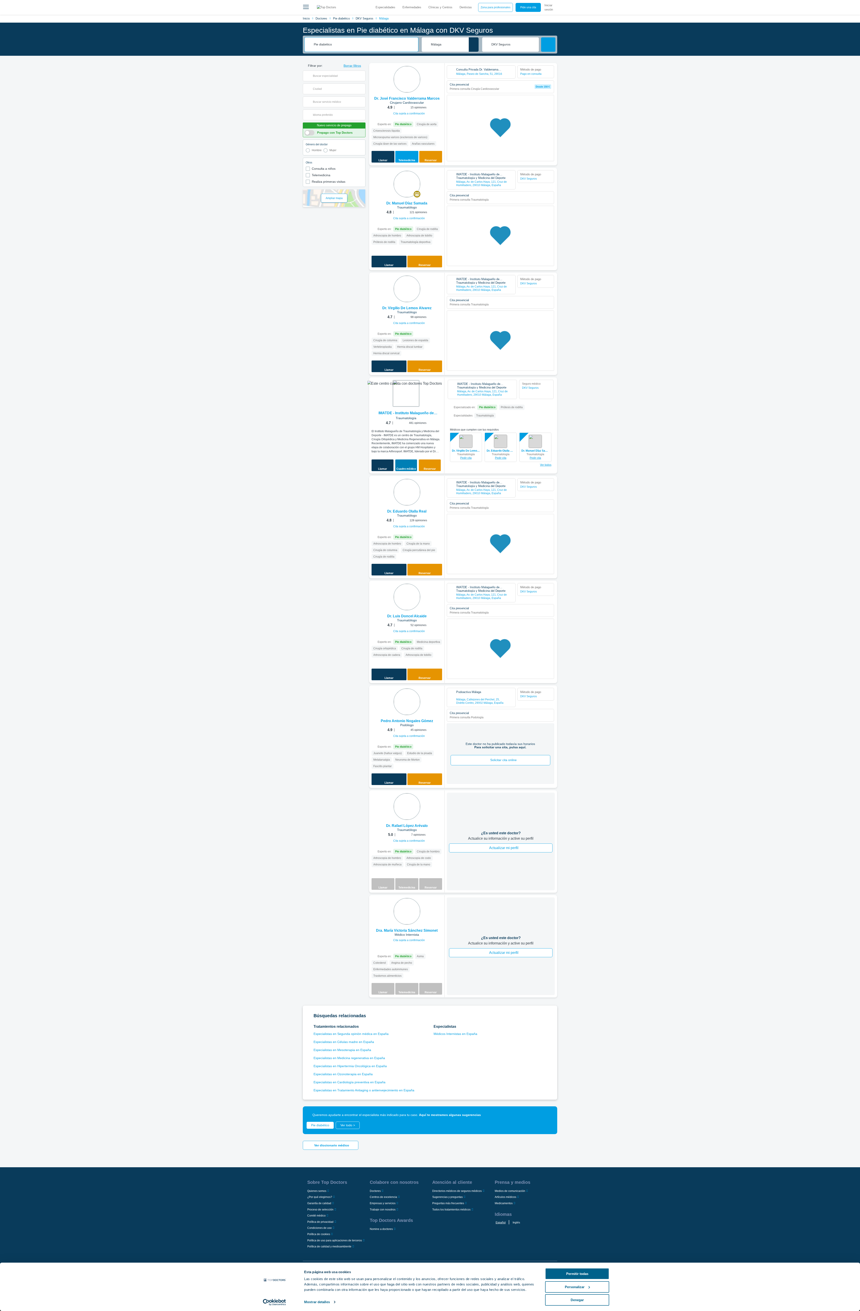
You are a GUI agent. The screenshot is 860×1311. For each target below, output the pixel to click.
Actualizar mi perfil (503, 848)
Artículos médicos (505, 1197)
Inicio (306, 18)
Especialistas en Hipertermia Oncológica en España (350, 1066)
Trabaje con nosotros (383, 1209)
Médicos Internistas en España (455, 1034)
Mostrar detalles (317, 1302)
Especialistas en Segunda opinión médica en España (351, 1034)
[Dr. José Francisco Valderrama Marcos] (406, 79)
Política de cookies (318, 1234)
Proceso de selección (320, 1209)
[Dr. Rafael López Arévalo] (406, 806)
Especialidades (385, 7)
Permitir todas (577, 1274)
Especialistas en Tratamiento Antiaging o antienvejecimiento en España (364, 1090)
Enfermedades (411, 7)
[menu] (306, 7)
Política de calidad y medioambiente (329, 1246)
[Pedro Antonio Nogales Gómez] (406, 701)
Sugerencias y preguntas (447, 1197)
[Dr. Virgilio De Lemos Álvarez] (406, 288)
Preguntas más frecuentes (448, 1203)
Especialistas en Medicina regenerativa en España (349, 1058)
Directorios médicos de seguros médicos (457, 1191)
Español (501, 1222)
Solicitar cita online (503, 760)
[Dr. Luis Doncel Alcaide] (406, 597)
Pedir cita (466, 457)
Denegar (577, 1300)
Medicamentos (504, 1203)
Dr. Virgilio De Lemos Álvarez (466, 450)
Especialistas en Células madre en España (344, 1042)
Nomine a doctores (381, 1229)
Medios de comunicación (510, 1191)
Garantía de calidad (319, 1203)
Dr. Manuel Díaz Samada (535, 450)
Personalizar (575, 1287)
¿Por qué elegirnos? (319, 1197)
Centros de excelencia (383, 1197)
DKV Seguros (364, 18)
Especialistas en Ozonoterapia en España (343, 1074)
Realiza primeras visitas (328, 181)
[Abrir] (362, 76)
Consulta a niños (323, 168)
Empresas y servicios (383, 1203)
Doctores (321, 18)
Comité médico (316, 1215)
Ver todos (545, 464)
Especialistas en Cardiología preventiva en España (349, 1082)
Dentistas (466, 7)
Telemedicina (321, 175)
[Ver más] (439, 72)
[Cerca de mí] (474, 44)
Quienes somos (316, 1191)
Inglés (516, 1222)
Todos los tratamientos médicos (451, 1209)
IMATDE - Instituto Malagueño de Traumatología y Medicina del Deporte (406, 413)
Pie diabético (341, 18)
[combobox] (364, 44)
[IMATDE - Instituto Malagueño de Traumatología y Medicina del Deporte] (406, 393)
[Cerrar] (549, 1115)
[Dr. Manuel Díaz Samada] (406, 184)
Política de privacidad (320, 1221)
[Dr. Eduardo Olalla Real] (406, 492)
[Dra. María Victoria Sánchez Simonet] (406, 911)
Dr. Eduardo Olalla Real (501, 450)
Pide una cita (528, 7)
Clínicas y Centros (440, 7)
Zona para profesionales (495, 7)
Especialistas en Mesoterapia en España (342, 1050)
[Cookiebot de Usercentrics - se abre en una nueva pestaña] (274, 1302)
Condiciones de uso (319, 1227)
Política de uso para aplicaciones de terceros (334, 1240)
